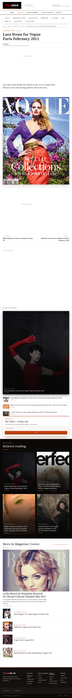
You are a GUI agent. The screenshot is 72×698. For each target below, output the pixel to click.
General (63, 675)
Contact (17, 690)
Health (59, 12)
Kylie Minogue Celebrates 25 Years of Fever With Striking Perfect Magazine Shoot (49, 486)
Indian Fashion (47, 12)
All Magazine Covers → (61, 544)
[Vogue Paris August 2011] (7, 639)
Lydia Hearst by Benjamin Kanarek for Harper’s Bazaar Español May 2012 (24, 595)
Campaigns (44, 18)
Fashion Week (53, 683)
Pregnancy (64, 682)
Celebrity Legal (42, 680)
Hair (62, 18)
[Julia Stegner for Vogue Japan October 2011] (7, 613)
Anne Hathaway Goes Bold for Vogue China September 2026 (16, 487)
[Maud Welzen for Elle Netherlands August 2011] (7, 652)
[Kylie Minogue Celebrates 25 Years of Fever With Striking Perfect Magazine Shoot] (53, 472)
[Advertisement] (36, 69)
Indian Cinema (53, 681)
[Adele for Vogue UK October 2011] (7, 626)
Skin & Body (18, 21)
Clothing (54, 18)
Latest (7, 18)
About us (7, 690)
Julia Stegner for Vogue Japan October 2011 (31, 614)
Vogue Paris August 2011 (24, 640)
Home (12, 12)
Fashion (20, 12)
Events (40, 678)
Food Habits (64, 678)
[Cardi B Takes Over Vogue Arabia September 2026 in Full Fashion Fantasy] (53, 514)
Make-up (8, 21)
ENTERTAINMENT (32, 12)
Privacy (60, 695)
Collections (29, 21)
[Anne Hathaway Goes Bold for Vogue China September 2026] (19, 472)
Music (39, 682)
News (10, 26)
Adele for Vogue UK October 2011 (27, 627)
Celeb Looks (33, 18)
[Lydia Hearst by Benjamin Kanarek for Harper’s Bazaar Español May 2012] (36, 570)
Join (36, 432)
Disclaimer (66, 695)
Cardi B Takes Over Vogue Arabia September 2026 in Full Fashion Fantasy (48, 528)
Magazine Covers (19, 18)
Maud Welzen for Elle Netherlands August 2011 (33, 653)
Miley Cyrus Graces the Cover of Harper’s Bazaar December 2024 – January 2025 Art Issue (15, 528)
